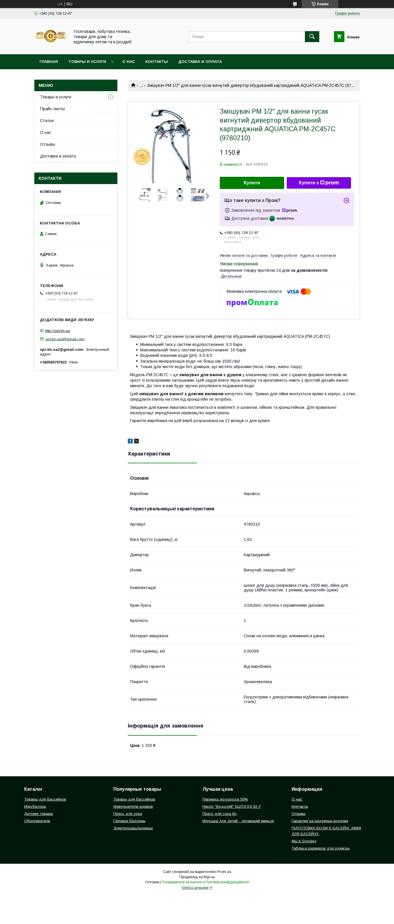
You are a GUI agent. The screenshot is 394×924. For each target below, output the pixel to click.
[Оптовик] (50, 46)
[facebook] (130, 442)
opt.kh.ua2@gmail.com (65, 339)
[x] (136, 442)
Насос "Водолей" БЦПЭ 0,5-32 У (231, 806)
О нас (128, 61)
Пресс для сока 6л (219, 813)
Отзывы (47, 144)
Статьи (47, 120)
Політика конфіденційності (227, 882)
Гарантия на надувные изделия (320, 821)
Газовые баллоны (129, 821)
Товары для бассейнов (45, 799)
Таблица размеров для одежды (321, 848)
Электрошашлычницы (133, 828)
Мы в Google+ (304, 841)
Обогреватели (37, 821)
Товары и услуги (87, 61)
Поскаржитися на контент (182, 882)
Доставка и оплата (200, 61)
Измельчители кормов (133, 806)
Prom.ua (224, 872)
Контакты (156, 61)
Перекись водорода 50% (225, 799)
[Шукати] (312, 36)
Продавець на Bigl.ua (197, 877)
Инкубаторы (35, 806)
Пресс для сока (127, 813)
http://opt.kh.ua (57, 331)
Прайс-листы (52, 108)
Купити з (309, 182)
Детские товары (38, 813)
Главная (49, 61)
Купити (252, 182)
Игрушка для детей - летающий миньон (238, 821)
